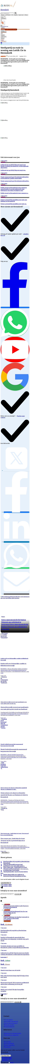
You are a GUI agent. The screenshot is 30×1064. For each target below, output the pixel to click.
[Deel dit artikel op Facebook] (16, 512)
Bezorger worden (9, 1025)
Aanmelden (17, 894)
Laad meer (6, 921)
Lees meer (4, 957)
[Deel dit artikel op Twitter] (16, 470)
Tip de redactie (9, 1019)
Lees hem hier (5, 883)
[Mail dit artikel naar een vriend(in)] (16, 594)
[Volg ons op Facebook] (15, 307)
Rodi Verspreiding (9, 1045)
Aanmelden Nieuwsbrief (8, 29)
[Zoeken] (15, 13)
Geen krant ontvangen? (11, 1023)
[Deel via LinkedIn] (16, 542)
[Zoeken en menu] (3, 23)
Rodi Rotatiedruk (9, 1043)
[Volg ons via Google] (15, 376)
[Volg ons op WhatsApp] (15, 322)
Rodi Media (8, 1041)
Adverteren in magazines (12, 1035)
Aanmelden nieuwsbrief (11, 1021)
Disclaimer (8, 1047)
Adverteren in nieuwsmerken (13, 1033)
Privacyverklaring (9, 1026)
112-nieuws (3, 56)
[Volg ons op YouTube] (15, 349)
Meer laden (5, 852)
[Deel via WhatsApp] (16, 568)
